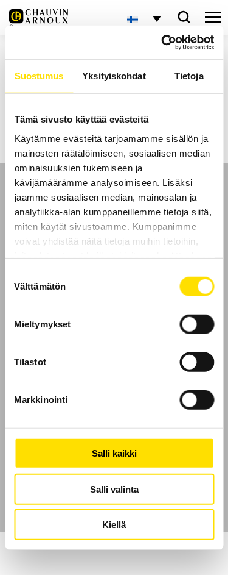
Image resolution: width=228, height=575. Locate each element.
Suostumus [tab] (39, 76)
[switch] (196, 324)
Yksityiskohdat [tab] (113, 76)
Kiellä (114, 525)
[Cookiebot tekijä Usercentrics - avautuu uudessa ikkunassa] (162, 42)
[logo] (38, 19)
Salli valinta (114, 489)
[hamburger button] (213, 17)
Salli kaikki (114, 453)
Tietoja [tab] (189, 76)
